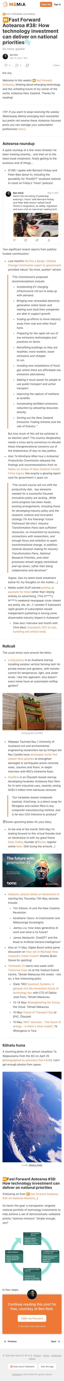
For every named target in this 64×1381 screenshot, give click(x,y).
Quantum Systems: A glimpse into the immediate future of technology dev (35, 988)
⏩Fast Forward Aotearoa (18, 14)
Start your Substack (23, 1366)
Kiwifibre (13, 777)
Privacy (37, 1355)
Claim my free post (32, 1318)
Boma (41, 842)
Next (53, 1341)
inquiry (19, 473)
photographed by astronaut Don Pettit (27, 1060)
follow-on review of (20, 469)
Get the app (47, 1366)
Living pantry (16, 660)
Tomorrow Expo (17, 970)
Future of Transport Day (38, 1012)
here (21, 129)
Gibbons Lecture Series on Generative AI (33, 894)
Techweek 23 (16, 965)
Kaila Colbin (15, 842)
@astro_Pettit (35, 1165)
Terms (46, 1355)
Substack (16, 1374)
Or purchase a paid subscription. (32, 1326)
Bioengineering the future (43, 1002)
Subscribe (46, 4)
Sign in (57, 4)
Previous (12, 1341)
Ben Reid (14, 55)
